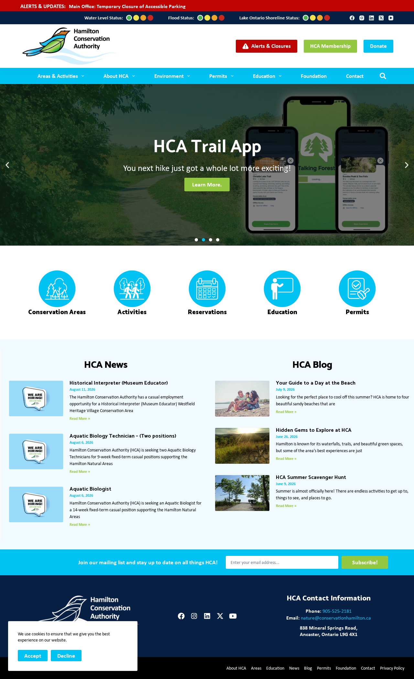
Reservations (207, 312)
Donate (378, 45)
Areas (256, 668)
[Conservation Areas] (57, 289)
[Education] (282, 289)
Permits (218, 76)
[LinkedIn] (371, 18)
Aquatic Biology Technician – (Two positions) (123, 436)
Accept (32, 656)
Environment (169, 76)
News (294, 668)
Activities (132, 312)
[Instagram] (361, 18)
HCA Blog (312, 365)
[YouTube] (390, 18)
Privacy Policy (392, 668)
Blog (308, 668)
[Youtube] (233, 616)
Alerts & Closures (271, 45)
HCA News (105, 365)
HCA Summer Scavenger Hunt (311, 477)
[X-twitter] (220, 616)
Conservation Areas (57, 312)
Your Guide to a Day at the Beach (315, 383)
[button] (7, 165)
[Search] (383, 76)
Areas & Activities (58, 76)
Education (264, 76)
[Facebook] (352, 18)
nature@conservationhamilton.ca (336, 617)
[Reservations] (207, 289)
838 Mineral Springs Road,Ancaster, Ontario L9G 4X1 (328, 631)
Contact (355, 76)
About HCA (236, 668)
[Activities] (132, 289)
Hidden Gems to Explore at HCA (314, 430)
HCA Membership (330, 45)
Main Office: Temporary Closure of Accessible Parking (127, 6)
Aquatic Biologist (90, 489)
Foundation (314, 76)
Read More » (80, 418)
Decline (66, 656)
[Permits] (357, 289)
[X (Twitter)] (381, 18)
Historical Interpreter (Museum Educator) (119, 383)
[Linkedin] (207, 616)
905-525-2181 (337, 611)
